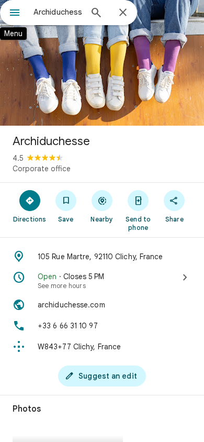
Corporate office (42, 168)
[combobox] (57, 12)
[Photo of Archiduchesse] (102, 63)
